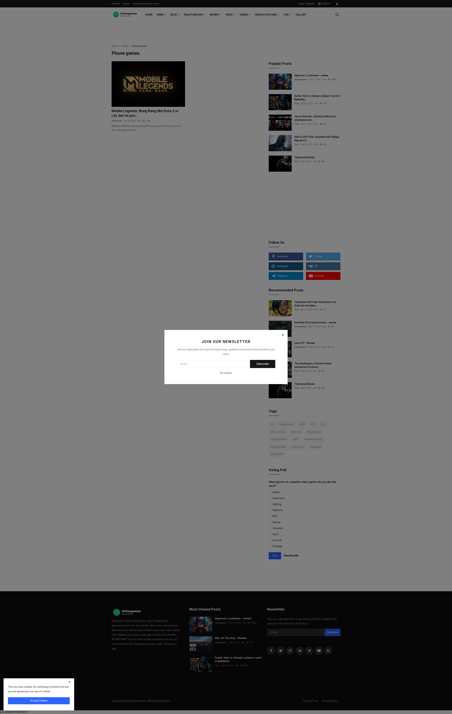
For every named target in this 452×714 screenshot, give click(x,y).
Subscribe (262, 364)
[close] (69, 682)
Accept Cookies (38, 700)
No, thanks (226, 372)
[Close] (283, 335)
